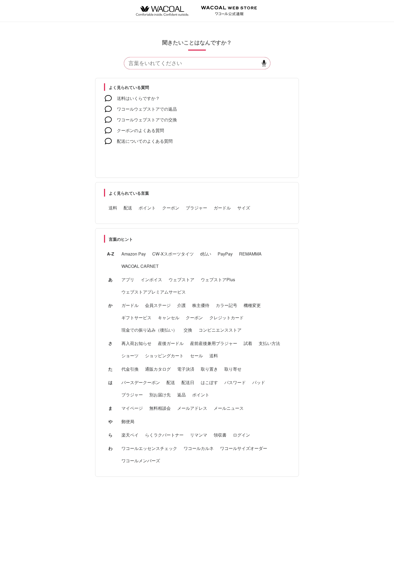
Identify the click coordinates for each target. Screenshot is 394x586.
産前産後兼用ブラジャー (213, 343)
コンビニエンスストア (220, 330)
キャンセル (168, 317)
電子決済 (185, 369)
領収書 (220, 435)
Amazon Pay (133, 254)
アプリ (127, 279)
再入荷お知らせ (136, 343)
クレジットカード (226, 317)
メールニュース (229, 408)
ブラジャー (196, 208)
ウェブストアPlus (218, 279)
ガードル (222, 208)
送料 (113, 208)
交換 (188, 330)
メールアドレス (192, 408)
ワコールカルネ (199, 448)
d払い (205, 254)
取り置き (209, 369)
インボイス (151, 279)
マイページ (132, 408)
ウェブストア (181, 279)
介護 (181, 305)
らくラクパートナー (164, 435)
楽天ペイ (130, 435)
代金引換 (130, 369)
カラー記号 (226, 305)
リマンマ (198, 435)
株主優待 (200, 305)
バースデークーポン (140, 382)
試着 (248, 343)
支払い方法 (269, 343)
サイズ (243, 208)
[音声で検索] (264, 63)
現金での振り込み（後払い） (149, 330)
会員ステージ (158, 305)
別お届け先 (160, 395)
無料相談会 (160, 408)
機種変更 (252, 305)
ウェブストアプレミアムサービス (153, 292)
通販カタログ (158, 369)
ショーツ (130, 355)
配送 (128, 208)
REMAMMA (250, 254)
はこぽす (209, 382)
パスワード (235, 382)
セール (196, 355)
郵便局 (127, 421)
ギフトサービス (136, 317)
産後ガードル (171, 343)
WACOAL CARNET (140, 266)
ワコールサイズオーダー (243, 448)
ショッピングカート (164, 355)
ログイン (241, 435)
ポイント (147, 208)
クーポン (170, 208)
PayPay (225, 254)
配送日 (187, 382)
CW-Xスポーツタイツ (173, 254)
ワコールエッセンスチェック (149, 448)
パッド (258, 382)
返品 (181, 395)
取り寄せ (232, 369)
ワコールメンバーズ (140, 460)
